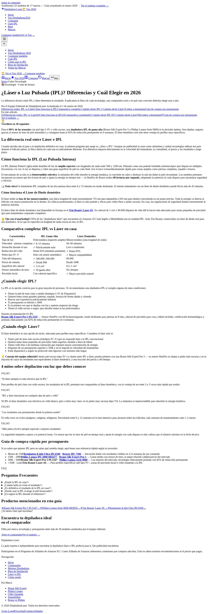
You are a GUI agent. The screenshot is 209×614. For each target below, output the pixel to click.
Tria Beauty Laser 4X (81, 210)
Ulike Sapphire (15, 594)
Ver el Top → (28, 35)
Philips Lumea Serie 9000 (73, 459)
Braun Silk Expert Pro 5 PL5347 (19, 316)
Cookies (29, 611)
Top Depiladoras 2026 (19, 53)
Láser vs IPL (14, 574)
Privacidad (19, 611)
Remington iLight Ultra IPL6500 (42, 454)
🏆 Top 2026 (29, 9)
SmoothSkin (14, 597)
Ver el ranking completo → (95, 5)
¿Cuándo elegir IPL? (91, 109)
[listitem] (104, 482)
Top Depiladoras (19, 17)
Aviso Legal (7, 611)
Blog (10, 26)
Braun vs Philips (16, 600)
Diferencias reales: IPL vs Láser (17, 109)
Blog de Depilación (18, 64)
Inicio (11, 14)
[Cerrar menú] (4, 44)
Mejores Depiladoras (18, 568)
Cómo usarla (14, 577)
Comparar (13, 20)
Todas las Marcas (17, 67)
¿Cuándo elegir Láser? (113, 109)
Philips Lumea (15, 591)
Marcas (11, 29)
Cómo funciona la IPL (45, 109)
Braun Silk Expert (17, 588)
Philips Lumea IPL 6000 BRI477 (39, 456)
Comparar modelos (11, 35)
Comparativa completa (68, 109)
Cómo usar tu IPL (17, 61)
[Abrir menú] (4, 39)
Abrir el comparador (11, 534)
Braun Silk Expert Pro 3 (72, 456)
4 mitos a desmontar (135, 109)
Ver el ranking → (10, 118)
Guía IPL (12, 23)
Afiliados (38, 611)
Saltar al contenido (10, 2)
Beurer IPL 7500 (71, 454)
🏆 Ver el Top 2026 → (13, 73)
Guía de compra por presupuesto (162, 109)
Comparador (14, 565)
